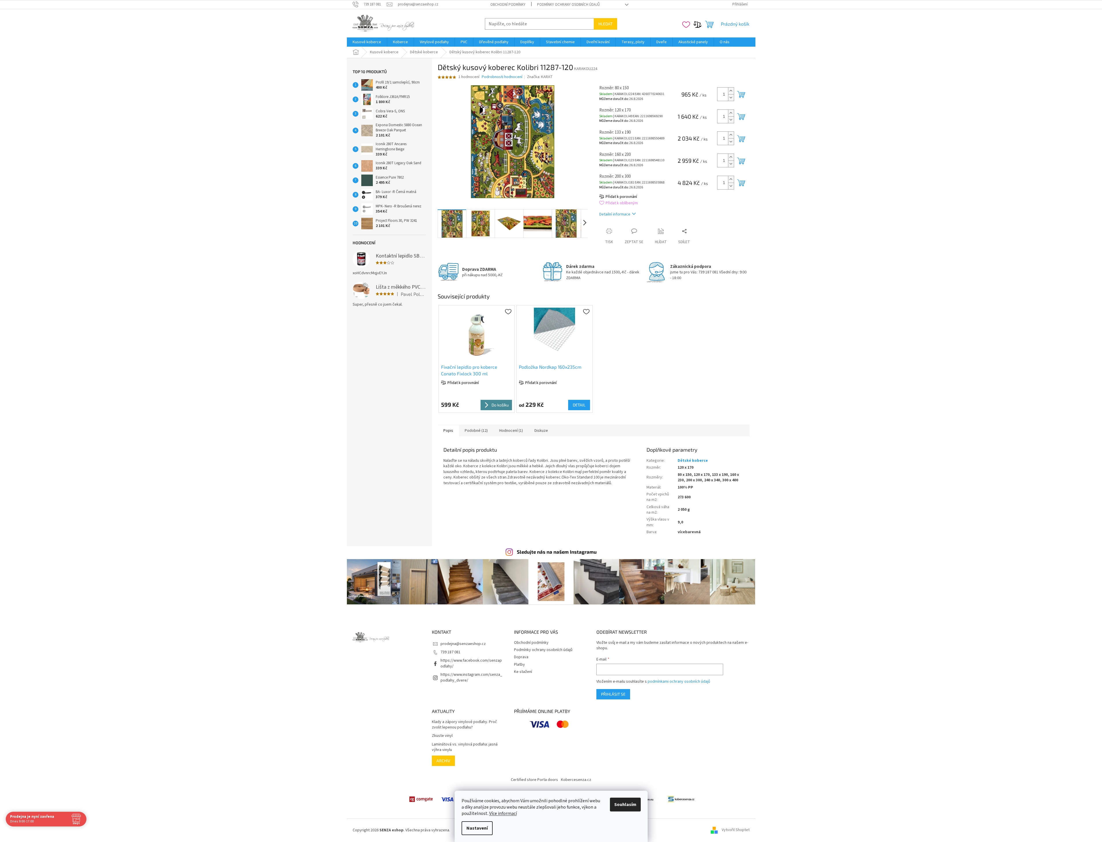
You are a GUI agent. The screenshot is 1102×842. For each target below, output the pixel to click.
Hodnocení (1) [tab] (511, 431)
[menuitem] (367, 42)
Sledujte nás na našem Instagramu (557, 552)
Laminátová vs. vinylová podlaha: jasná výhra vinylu (465, 747)
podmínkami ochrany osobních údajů (679, 681)
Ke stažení (523, 672)
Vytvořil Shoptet (736, 830)
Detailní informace (614, 214)
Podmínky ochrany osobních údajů (568, 4)
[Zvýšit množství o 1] (731, 91)
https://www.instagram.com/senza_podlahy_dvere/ (471, 677)
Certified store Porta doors (534, 780)
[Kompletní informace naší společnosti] (681, 799)
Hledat (605, 23)
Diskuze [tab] (541, 431)
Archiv (443, 760)
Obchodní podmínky (508, 4)
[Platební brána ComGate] (421, 799)
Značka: (540, 77)
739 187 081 (450, 652)
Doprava (521, 657)
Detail (579, 404)
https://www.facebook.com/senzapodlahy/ (471, 663)
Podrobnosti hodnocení (502, 77)
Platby (519, 664)
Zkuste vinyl (442, 736)
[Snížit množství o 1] (731, 97)
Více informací (503, 813)
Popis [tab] (448, 431)
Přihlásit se (613, 694)
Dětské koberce (693, 460)
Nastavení (477, 828)
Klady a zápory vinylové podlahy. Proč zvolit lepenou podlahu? (464, 724)
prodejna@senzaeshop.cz (463, 644)
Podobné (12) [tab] (476, 431)
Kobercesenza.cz (576, 780)
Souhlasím (625, 804)
